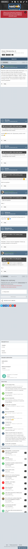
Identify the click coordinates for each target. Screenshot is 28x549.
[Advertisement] (14, 34)
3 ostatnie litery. (8, 422)
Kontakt (20, 544)
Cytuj (5, 83)
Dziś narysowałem (9, 392)
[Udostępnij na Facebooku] (4, 306)
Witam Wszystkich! (9, 487)
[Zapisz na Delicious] (8, 306)
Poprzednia (5, 62)
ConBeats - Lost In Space (10, 481)
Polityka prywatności (14, 544)
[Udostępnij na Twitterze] (2, 306)
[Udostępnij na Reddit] (10, 306)
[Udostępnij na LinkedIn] (13, 306)
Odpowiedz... (7, 291)
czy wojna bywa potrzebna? (10, 504)
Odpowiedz (14, 59)
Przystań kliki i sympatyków (10, 404)
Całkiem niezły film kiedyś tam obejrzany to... (14, 432)
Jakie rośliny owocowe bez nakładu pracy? (13, 492)
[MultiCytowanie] (2, 83)
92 (16, 191)
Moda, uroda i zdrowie (19, 52)
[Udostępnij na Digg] (6, 306)
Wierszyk (7, 457)
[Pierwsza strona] (1, 62)
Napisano (11, 67)
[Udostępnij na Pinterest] (15, 306)
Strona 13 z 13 (14, 62)
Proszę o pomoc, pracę (9, 469)
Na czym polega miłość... (10, 384)
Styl (7, 544)
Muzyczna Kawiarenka (9, 398)
